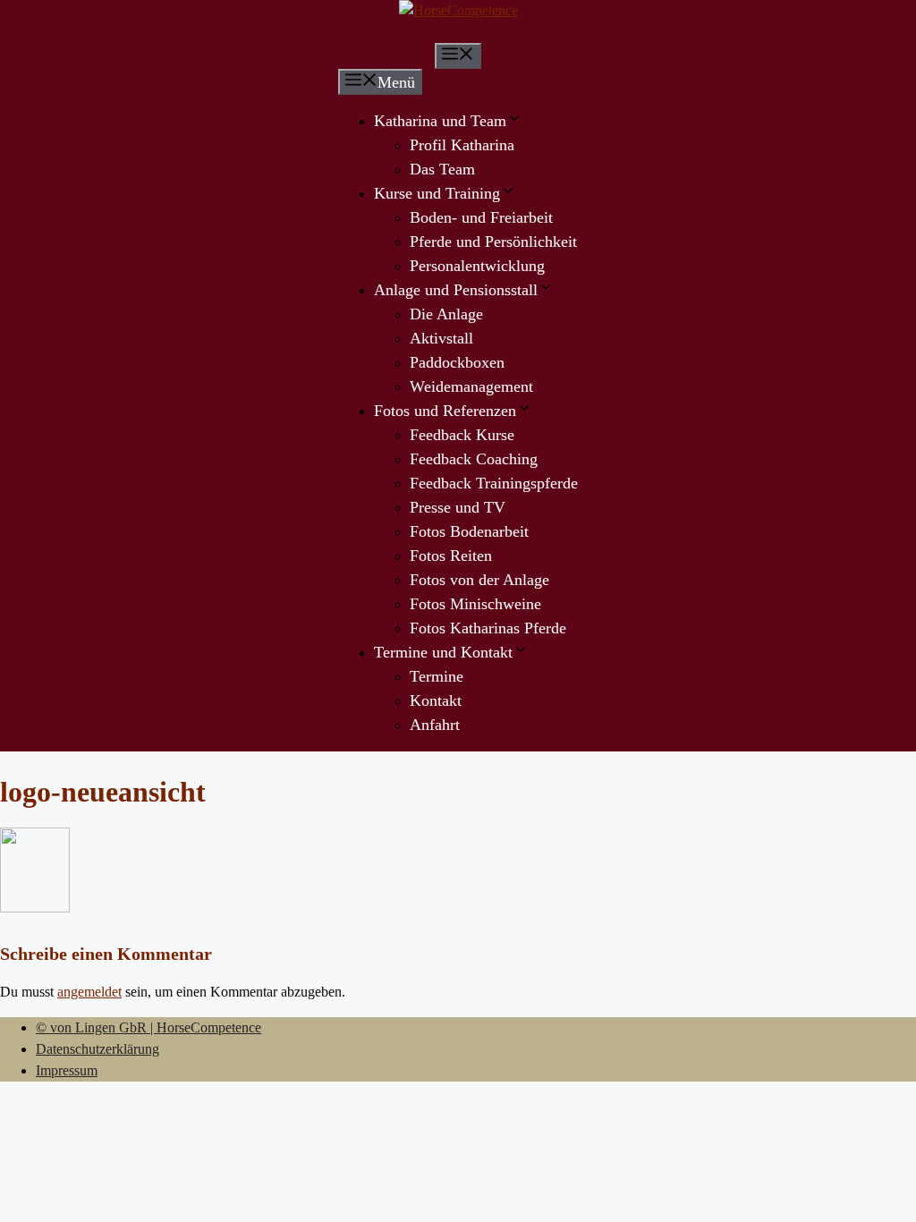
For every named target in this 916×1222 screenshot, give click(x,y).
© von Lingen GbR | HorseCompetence (148, 1027)
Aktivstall (441, 338)
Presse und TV (457, 507)
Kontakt (436, 700)
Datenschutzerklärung (97, 1049)
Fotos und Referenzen (445, 411)
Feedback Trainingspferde (494, 483)
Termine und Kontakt (443, 652)
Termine (436, 676)
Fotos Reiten (451, 555)
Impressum (67, 1070)
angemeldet (89, 991)
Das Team (442, 169)
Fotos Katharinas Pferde (488, 628)
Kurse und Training (437, 193)
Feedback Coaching (474, 459)
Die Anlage (446, 314)
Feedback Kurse (462, 435)
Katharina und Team (440, 121)
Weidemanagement (471, 386)
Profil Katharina (462, 145)
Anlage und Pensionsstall (456, 290)
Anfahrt (435, 725)
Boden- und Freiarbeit (481, 217)
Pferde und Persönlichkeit (493, 241)
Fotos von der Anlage (479, 580)
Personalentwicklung (477, 266)
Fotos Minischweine (475, 604)
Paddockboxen (457, 362)
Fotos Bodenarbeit (469, 531)
